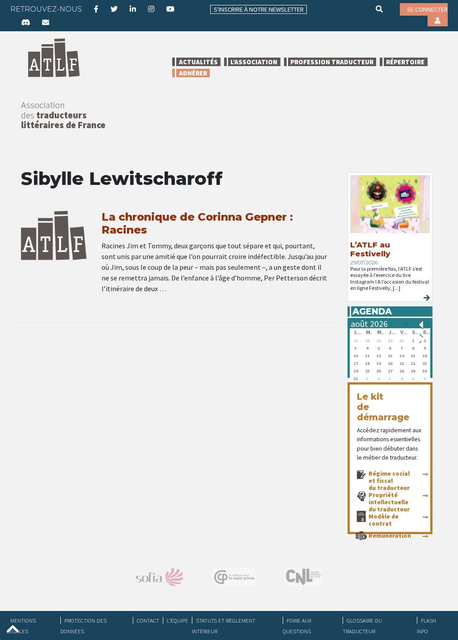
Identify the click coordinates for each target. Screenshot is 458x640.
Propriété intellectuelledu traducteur (389, 502)
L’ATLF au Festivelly (370, 249)
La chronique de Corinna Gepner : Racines (197, 223)
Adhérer (193, 73)
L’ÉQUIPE (177, 620)
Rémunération (390, 535)
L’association (253, 62)
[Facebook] (96, 8)
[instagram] (151, 8)
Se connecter (427, 9)
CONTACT (148, 620)
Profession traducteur (331, 62)
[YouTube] (170, 8)
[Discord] (25, 22)
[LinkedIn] (133, 8)
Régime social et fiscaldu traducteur (389, 480)
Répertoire (405, 62)
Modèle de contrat (384, 519)
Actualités (198, 62)
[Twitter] (114, 8)
